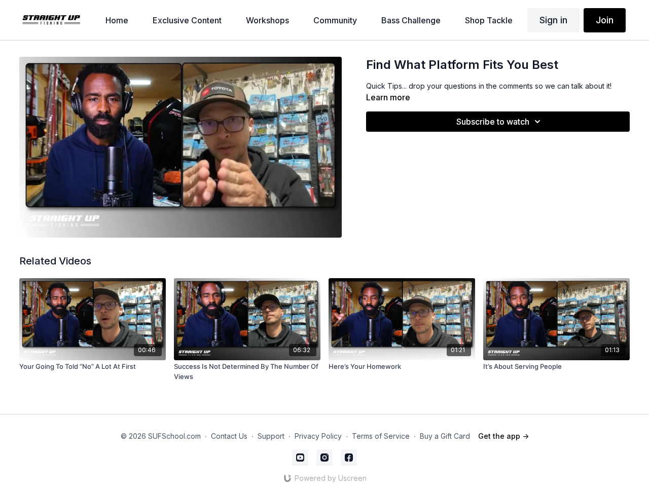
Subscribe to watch (492, 122)
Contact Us (229, 436)
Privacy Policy (318, 436)
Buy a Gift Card (445, 436)
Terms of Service (381, 436)
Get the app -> (503, 436)
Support (271, 436)
